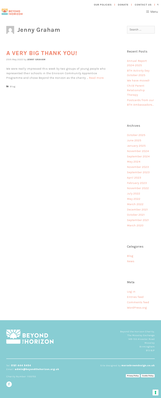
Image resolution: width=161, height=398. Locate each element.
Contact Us (143, 4)
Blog (12, 86)
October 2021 (136, 214)
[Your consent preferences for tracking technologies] (155, 392)
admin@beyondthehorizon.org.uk (37, 369)
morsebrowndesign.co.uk (138, 365)
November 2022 (138, 188)
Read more (96, 78)
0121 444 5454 (21, 365)
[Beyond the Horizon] (12, 12)
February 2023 (137, 183)
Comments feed (138, 302)
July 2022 (133, 193)
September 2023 (138, 172)
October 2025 (136, 135)
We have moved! (138, 80)
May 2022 (133, 199)
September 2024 (138, 156)
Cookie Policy (147, 376)
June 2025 (134, 140)
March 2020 (135, 225)
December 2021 (137, 209)
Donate (123, 4)
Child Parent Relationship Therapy (136, 90)
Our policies (103, 4)
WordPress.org (137, 307)
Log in (131, 291)
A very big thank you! (41, 53)
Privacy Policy (133, 376)
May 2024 (133, 161)
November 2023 (138, 167)
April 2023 (134, 177)
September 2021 (138, 220)
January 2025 (136, 145)
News (130, 261)
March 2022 (135, 204)
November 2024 (138, 151)
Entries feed (135, 297)
